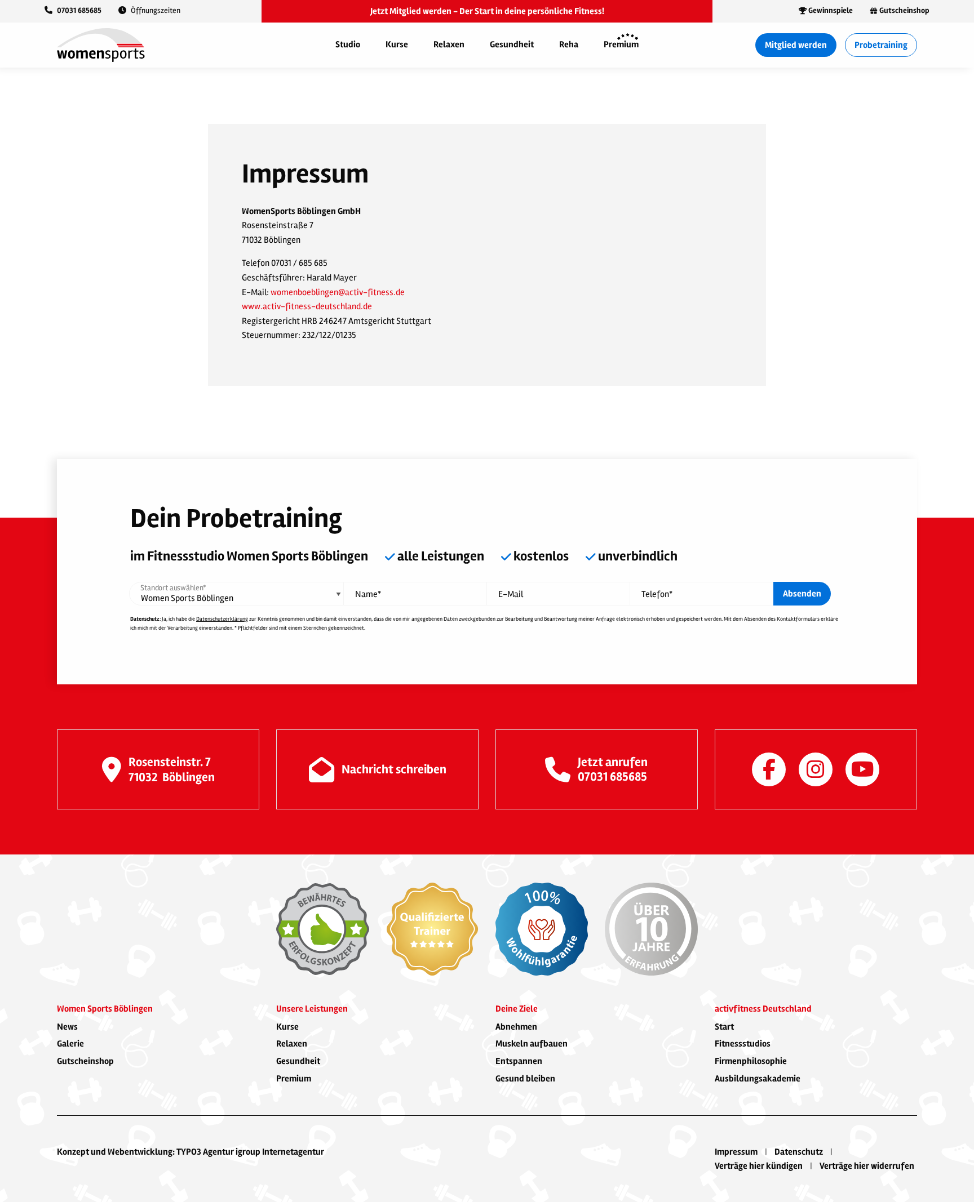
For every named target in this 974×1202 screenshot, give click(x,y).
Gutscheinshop (85, 1061)
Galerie (70, 1043)
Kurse (397, 44)
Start (724, 1026)
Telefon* (656, 594)
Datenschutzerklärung (222, 619)
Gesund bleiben (525, 1078)
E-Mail (510, 594)
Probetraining (881, 45)
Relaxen (448, 44)
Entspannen (518, 1061)
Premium (621, 44)
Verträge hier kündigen (759, 1166)
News (67, 1026)
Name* (368, 594)
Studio (347, 44)
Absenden (802, 593)
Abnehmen (516, 1026)
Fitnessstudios (743, 1043)
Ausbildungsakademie (757, 1078)
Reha (568, 44)
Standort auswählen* (173, 588)
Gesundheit (512, 44)
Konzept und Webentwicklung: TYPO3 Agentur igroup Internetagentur (190, 1152)
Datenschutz (798, 1152)
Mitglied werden (796, 45)
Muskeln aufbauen (531, 1043)
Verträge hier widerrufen (867, 1166)
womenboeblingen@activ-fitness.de (338, 292)
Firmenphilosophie (751, 1061)
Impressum (736, 1152)
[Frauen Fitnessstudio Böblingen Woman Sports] (101, 44)
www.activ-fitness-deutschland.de (307, 306)
